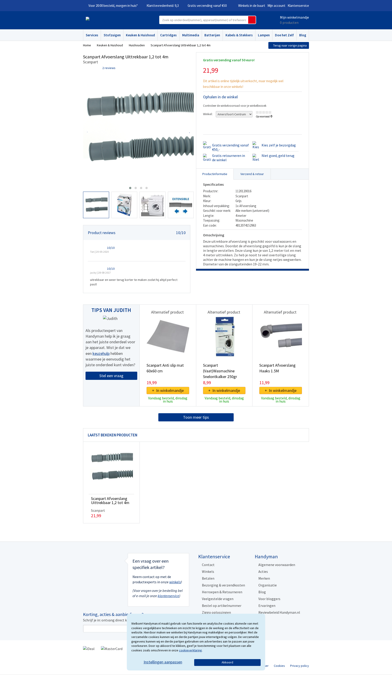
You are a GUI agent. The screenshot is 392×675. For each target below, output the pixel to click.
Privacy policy (299, 666)
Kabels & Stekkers (239, 35)
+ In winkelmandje (168, 390)
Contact (208, 564)
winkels (175, 582)
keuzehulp (101, 353)
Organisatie (267, 585)
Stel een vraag (111, 375)
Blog (302, 35)
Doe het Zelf (284, 35)
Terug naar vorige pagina (290, 45)
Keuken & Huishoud (140, 35)
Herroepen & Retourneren (222, 592)
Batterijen (212, 35)
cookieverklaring (190, 650)
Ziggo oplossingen (216, 612)
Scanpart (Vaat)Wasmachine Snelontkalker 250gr (220, 371)
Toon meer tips (196, 417)
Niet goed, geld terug (278, 155)
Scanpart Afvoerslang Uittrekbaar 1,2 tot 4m (110, 500)
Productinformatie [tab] (214, 174)
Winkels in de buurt (251, 5)
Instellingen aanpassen (163, 662)
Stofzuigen (112, 35)
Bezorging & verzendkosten (223, 585)
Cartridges (168, 35)
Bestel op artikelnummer (221, 605)
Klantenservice (298, 5)
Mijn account (276, 5)
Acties (263, 571)
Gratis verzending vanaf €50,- (230, 147)
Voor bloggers (269, 598)
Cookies (279, 666)
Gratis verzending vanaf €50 (207, 5)
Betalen (208, 578)
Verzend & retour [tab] (252, 174)
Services (92, 35)
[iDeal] (89, 648)
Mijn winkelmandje (294, 17)
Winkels (208, 571)
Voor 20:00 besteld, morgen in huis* (113, 5)
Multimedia (190, 35)
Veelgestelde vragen (217, 598)
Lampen (264, 35)
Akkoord (227, 662)
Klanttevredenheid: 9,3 (163, 5)
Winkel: (208, 114)
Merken (264, 578)
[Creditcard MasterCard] (111, 648)
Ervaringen (266, 605)
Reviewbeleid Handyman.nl (279, 612)
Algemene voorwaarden (276, 564)
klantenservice (168, 595)
